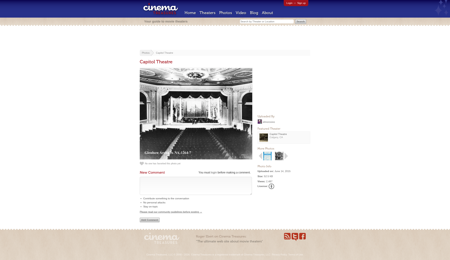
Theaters (208, 12)
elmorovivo (269, 121)
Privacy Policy (279, 254)
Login (289, 3)
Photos (225, 12)
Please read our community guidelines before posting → (171, 211)
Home (190, 12)
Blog (254, 12)
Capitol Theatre (164, 52)
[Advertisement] (225, 38)
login (214, 172)
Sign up (301, 3)
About (267, 12)
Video (241, 12)
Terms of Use (295, 254)
